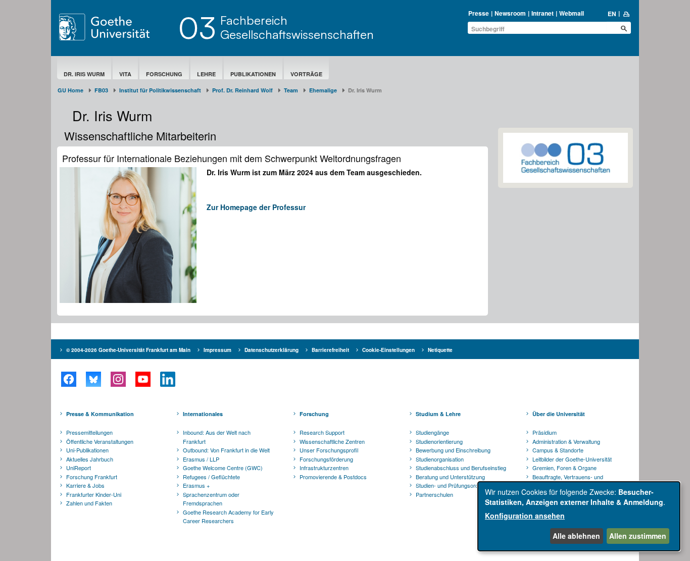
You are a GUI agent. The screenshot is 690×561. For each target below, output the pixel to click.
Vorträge (306, 74)
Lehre (206, 74)
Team (291, 90)
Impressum (217, 349)
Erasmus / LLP (201, 459)
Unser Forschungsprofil (329, 450)
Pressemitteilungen (89, 432)
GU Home (70, 90)
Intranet (542, 13)
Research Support (322, 432)
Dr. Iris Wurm (84, 74)
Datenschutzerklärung (271, 349)
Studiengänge (432, 432)
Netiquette (440, 349)
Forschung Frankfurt (91, 477)
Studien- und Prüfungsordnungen (456, 485)
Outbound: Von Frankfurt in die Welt (226, 450)
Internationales (203, 414)
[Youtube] (142, 379)
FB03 (101, 90)
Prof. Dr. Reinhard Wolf (242, 90)
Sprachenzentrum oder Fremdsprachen (211, 498)
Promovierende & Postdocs (333, 477)
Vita (125, 74)
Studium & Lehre (438, 414)
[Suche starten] (624, 28)
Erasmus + (196, 485)
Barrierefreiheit (330, 349)
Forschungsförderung (326, 459)
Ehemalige (323, 90)
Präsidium (544, 432)
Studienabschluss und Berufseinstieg (461, 468)
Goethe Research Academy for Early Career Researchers (228, 516)
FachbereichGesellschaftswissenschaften (297, 27)
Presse (478, 13)
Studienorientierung (439, 441)
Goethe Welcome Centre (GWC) (223, 468)
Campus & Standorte (557, 450)
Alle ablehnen (576, 536)
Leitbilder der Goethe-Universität (572, 459)
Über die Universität (558, 414)
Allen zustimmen (637, 536)
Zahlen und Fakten (89, 503)
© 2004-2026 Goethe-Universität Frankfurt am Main (128, 349)
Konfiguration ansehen (525, 516)
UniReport (78, 468)
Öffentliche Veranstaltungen (99, 441)
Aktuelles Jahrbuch (89, 459)
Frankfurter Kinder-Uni (93, 494)
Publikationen (253, 74)
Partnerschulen (434, 494)
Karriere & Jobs (85, 485)
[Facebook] (68, 379)
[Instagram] (118, 379)
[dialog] (579, 516)
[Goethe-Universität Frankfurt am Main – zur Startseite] (116, 27)
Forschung (164, 74)
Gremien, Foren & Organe (564, 468)
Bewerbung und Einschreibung (453, 450)
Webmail (571, 13)
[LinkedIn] (167, 379)
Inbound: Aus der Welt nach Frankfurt (217, 436)
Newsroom (510, 13)
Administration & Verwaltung (566, 441)
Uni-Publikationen (87, 450)
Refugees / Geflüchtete (211, 477)
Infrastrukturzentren (324, 468)
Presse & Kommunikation (100, 414)
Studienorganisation (440, 459)
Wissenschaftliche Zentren (332, 441)
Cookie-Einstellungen (388, 349)
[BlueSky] (93, 379)
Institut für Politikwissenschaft (160, 90)
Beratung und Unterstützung (450, 477)
